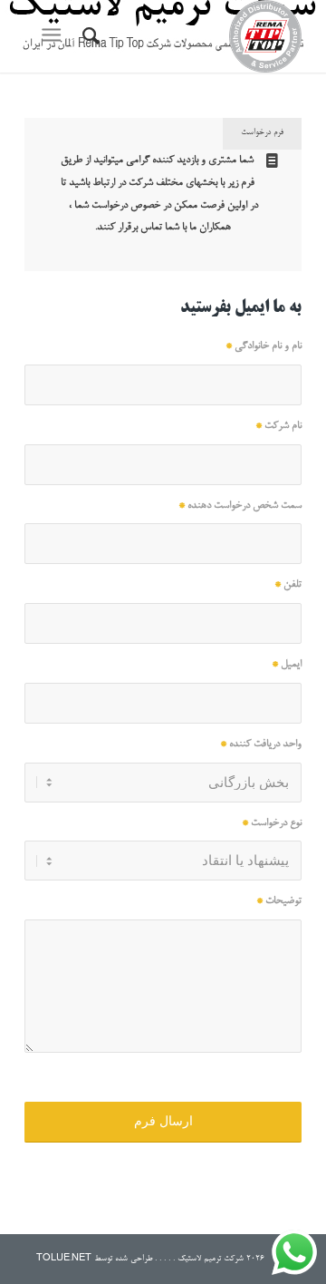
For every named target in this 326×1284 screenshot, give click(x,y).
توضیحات (279, 901)
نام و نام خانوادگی (263, 346)
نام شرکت (278, 426)
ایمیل (287, 664)
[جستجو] (88, 36)
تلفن (288, 585)
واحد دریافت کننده (261, 744)
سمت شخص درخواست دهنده (240, 506)
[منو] (55, 36)
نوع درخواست (272, 823)
